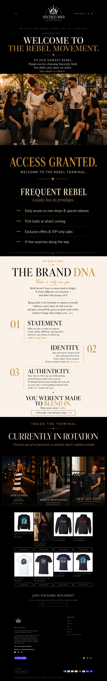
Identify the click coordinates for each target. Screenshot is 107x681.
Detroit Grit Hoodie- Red (79, 538)
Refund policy (37, 677)
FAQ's (68, 626)
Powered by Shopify (28, 677)
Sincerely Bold (21, 677)
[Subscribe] (66, 605)
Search (68, 621)
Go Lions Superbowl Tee (59, 573)
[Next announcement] (76, 33)
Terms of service (52, 677)
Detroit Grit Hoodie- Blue (59, 538)
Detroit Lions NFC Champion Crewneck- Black (23, 534)
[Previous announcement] (30, 33)
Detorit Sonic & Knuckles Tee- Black (42, 578)
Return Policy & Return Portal (74, 634)
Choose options (24, 549)
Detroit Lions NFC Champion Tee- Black (82, 573)
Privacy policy (44, 677)
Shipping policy (60, 677)
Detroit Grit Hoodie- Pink (40, 543)
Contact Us (69, 623)
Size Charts (70, 632)
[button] (16, 13)
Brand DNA (70, 629)
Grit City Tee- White (19, 578)
